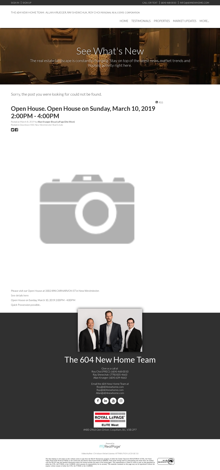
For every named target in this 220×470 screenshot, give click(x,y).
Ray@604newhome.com (110, 389)
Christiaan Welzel (100, 453)
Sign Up (27, 2)
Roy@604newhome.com (110, 386)
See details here (20, 295)
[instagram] (121, 400)
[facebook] (98, 400)
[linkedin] (106, 400)
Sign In (15, 2)
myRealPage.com (110, 446)
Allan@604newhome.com (110, 392)
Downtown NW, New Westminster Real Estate (41, 125)
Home (124, 21)
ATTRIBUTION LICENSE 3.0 (127, 453)
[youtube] (114, 400)
